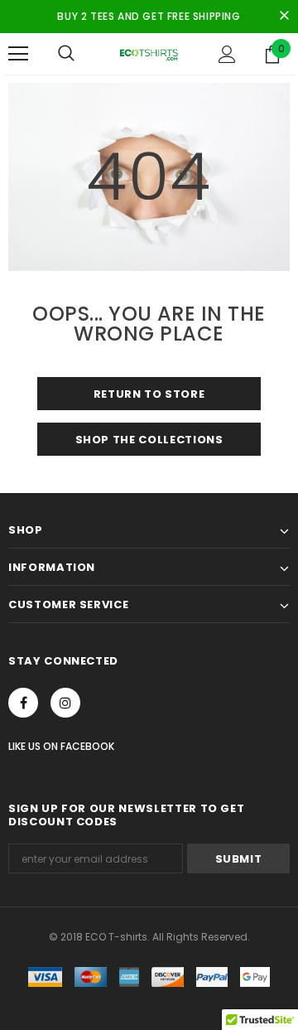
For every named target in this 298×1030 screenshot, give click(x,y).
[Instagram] (65, 703)
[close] (284, 16)
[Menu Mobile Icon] (18, 54)
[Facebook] (23, 703)
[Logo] (149, 53)
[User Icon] (227, 54)
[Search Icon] (66, 54)
